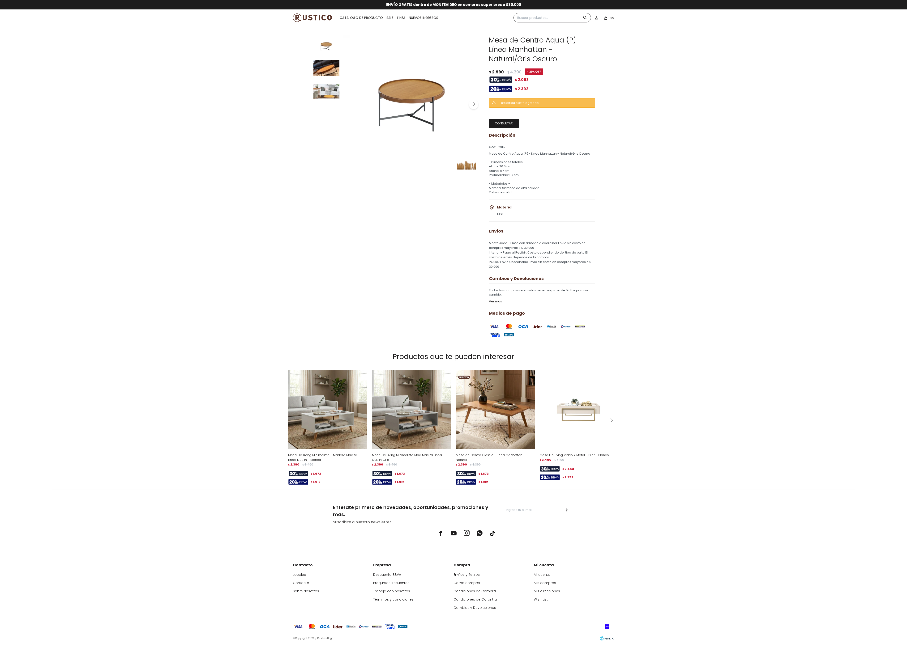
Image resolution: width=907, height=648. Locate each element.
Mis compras (545, 582)
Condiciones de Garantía (475, 599)
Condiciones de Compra (475, 591)
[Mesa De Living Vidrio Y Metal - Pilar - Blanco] (579, 409)
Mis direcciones (547, 591)
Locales (299, 574)
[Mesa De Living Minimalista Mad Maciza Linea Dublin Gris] (411, 409)
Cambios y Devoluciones (475, 607)
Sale (390, 17)
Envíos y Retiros (467, 574)
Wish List (541, 599)
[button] (473, 104)
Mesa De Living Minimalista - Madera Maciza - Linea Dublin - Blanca (324, 457)
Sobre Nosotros (306, 591)
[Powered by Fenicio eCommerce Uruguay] (607, 638)
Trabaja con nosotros (391, 591)
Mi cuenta (542, 574)
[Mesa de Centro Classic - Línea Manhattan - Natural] (495, 409)
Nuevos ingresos (423, 17)
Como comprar (467, 582)
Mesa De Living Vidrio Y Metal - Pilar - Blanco (574, 455)
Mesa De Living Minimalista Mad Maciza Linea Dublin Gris (407, 457)
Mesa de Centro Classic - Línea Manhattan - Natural (490, 457)
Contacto (301, 582)
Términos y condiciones (393, 599)
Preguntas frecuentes (391, 582)
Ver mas (495, 301)
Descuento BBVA (387, 574)
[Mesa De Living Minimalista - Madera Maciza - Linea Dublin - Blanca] (327, 409)
